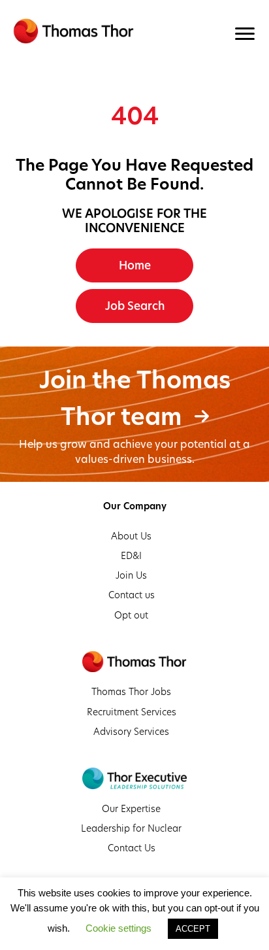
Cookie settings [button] (118, 928)
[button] (134, 265)
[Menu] (245, 34)
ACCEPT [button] (193, 929)
